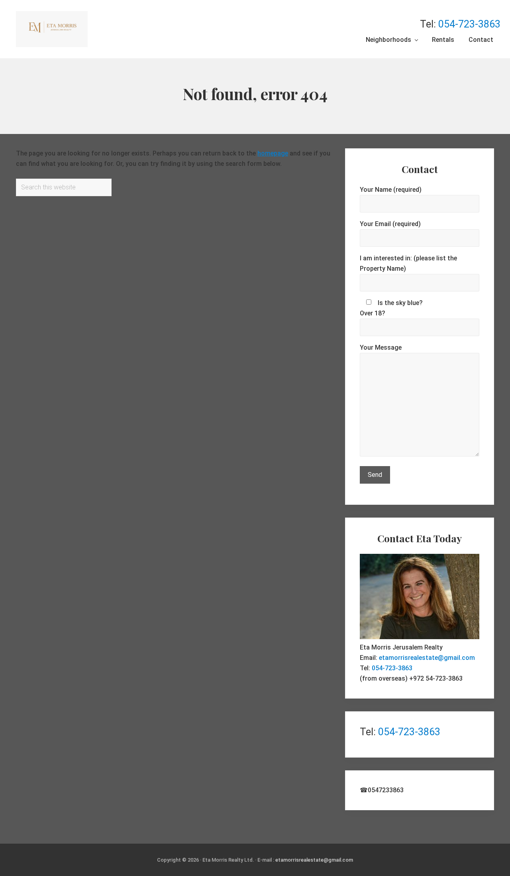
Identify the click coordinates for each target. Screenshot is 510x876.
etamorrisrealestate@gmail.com (427, 657)
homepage (272, 153)
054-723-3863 (469, 24)
